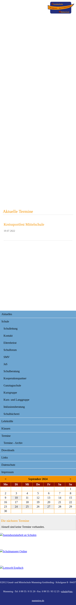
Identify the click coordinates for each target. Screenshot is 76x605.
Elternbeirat (10, 342)
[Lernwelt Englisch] (38, 572)
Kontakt (8, 335)
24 (16, 506)
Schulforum (10, 349)
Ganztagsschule (12, 385)
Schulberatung (12, 371)
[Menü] (61, 8)
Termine (6, 435)
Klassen (5, 428)
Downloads (7, 450)
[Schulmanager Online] (38, 555)
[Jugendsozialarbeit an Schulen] (38, 539)
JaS (5, 364)
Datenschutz (8, 464)
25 (27, 506)
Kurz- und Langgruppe (16, 399)
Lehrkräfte (7, 421)
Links (4, 457)
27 (48, 506)
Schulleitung (10, 328)
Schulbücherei (11, 413)
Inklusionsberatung (14, 406)
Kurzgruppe (10, 392)
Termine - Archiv (13, 442)
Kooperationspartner (15, 378)
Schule (5, 321)
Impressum (7, 472)
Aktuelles (6, 314)
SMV (7, 357)
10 (16, 497)
